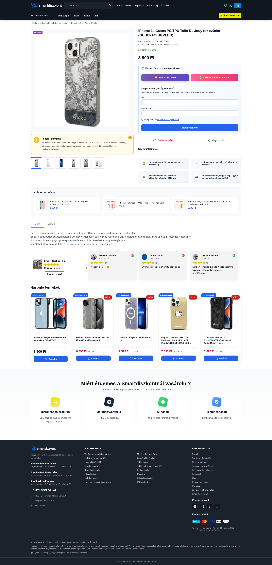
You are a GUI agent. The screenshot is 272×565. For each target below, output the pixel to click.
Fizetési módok (199, 462)
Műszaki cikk (90, 474)
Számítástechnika (92, 470)
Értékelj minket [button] (54, 274)
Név (143, 97)
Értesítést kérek (189, 128)
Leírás (37, 224)
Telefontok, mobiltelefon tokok (53, 23)
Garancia (196, 486)
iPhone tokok (75, 23)
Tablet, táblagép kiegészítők (149, 466)
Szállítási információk (201, 458)
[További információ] (130, 137)
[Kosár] (237, 5)
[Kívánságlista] (225, 5)
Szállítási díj (152, 5)
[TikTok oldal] (209, 506)
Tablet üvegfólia (91, 466)
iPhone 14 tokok (91, 23)
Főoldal (34, 23)
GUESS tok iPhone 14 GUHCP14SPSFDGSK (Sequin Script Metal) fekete (218, 340)
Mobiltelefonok (90, 478)
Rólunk (195, 454)
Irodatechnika (143, 470)
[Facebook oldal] (195, 506)
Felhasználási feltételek (202, 470)
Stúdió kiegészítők (145, 478)
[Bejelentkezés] (230, 5)
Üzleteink (165, 5)
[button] (87, 268)
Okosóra (141, 474)
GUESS (174, 45)
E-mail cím (146, 108)
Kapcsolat (139, 5)
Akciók (76, 15)
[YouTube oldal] (217, 506)
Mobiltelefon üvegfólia (147, 454)
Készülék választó (123, 5)
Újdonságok (63, 15)
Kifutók (87, 15)
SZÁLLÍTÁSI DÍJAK (230, 15)
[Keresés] (110, 5)
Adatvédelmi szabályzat (202, 466)
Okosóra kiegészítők (146, 458)
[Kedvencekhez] (66, 329)
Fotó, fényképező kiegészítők (97, 482)
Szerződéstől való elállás (203, 490)
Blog (96, 15)
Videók (51, 224)
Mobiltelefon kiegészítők (95, 458)
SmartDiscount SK (200, 494)
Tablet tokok (142, 462)
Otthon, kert (142, 482)
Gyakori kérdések (200, 482)
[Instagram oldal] (202, 506)
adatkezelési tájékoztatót (168, 119)
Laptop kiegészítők (92, 462)
